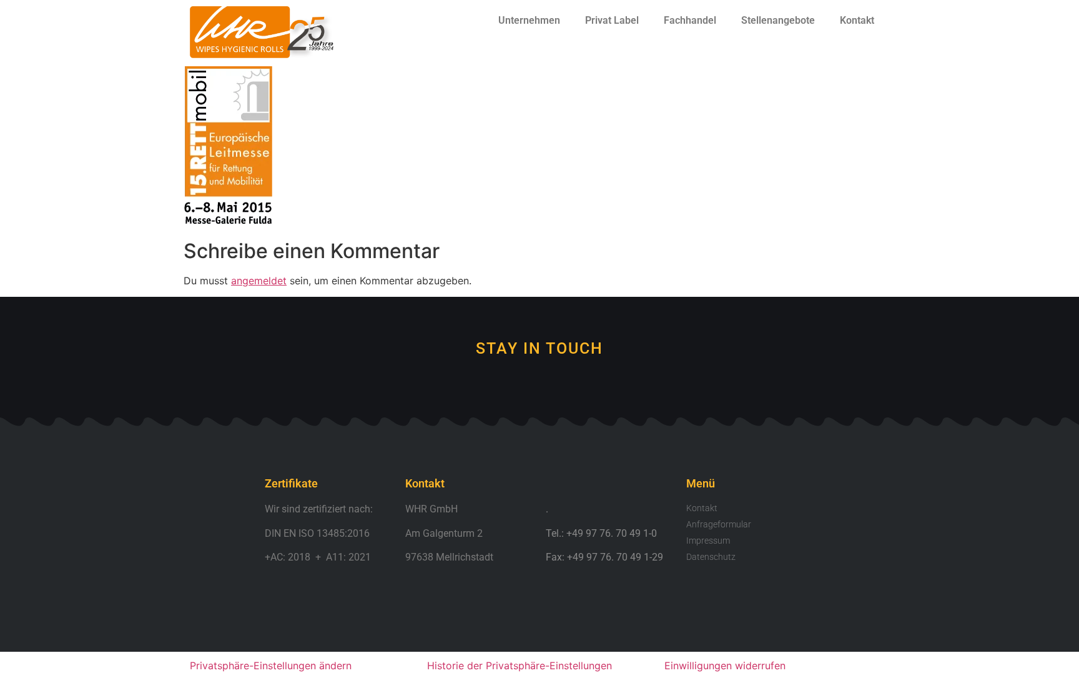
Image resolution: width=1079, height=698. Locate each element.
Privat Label (612, 20)
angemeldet (259, 280)
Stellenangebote (778, 20)
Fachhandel (690, 20)
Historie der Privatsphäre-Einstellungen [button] (519, 665)
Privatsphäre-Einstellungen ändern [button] (271, 665)
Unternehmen (529, 20)
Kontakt (857, 20)
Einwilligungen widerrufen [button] (725, 665)
